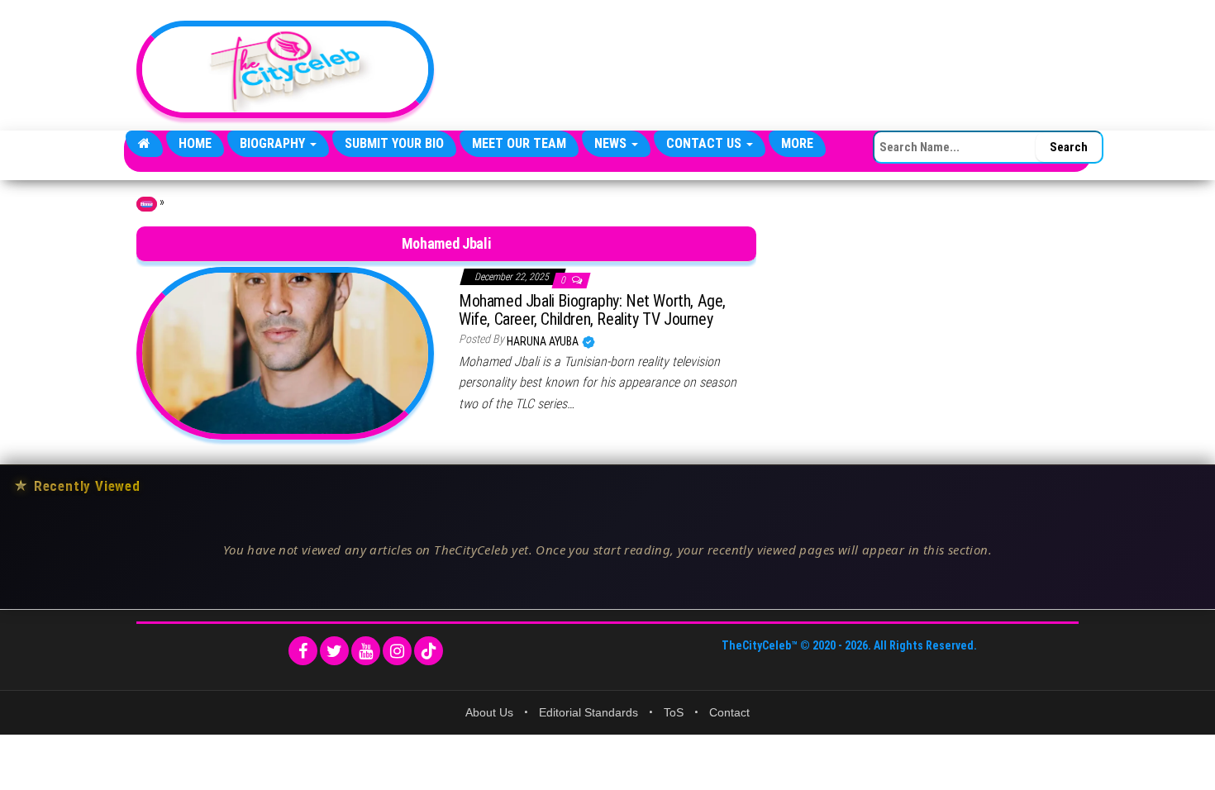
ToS (674, 712)
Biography (274, 143)
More (797, 143)
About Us (489, 712)
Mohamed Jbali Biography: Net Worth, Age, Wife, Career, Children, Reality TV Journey (592, 310)
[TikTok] (428, 650)
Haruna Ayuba (544, 341)
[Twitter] (334, 650)
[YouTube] (365, 650)
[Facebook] (302, 650)
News (612, 143)
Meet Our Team (519, 143)
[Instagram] (397, 650)
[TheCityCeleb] (144, 144)
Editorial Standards (588, 712)
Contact (729, 712)
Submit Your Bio (394, 143)
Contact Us (705, 143)
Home (195, 143)
